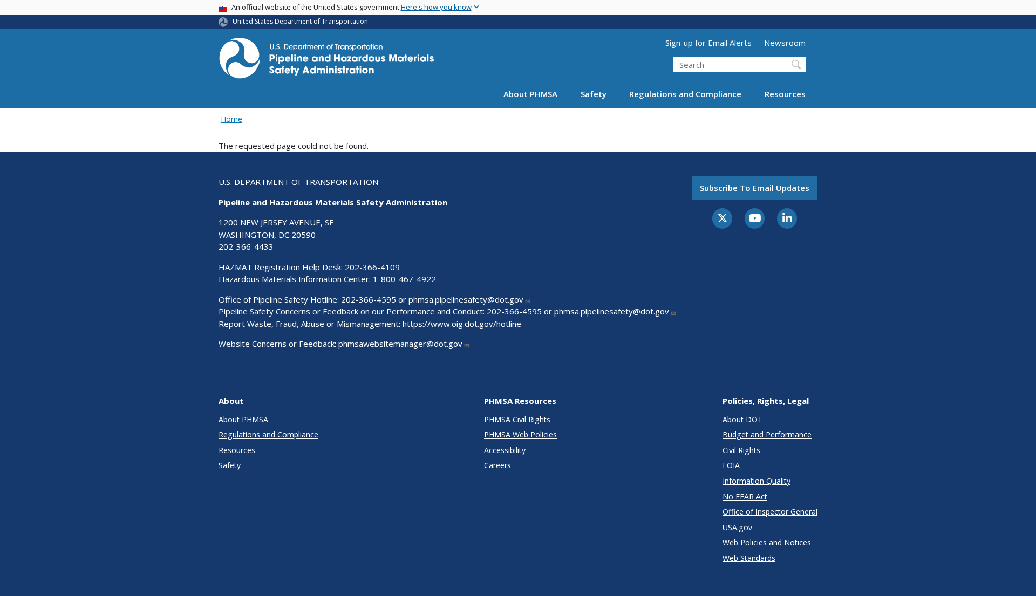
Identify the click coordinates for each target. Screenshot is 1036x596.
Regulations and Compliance (685, 93)
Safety (593, 93)
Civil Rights (741, 450)
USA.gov (737, 527)
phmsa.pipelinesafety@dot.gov (465, 299)
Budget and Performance (767, 434)
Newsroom (785, 42)
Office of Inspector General (770, 511)
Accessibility (505, 450)
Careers (497, 465)
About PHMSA (530, 93)
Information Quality (756, 481)
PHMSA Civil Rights (517, 419)
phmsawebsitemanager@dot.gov (400, 343)
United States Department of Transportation (300, 21)
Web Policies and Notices (767, 542)
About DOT (742, 419)
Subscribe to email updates (754, 187)
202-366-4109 (372, 267)
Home (231, 119)
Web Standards (749, 558)
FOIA (731, 465)
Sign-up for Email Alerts (708, 42)
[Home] (326, 61)
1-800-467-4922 (404, 278)
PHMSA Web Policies (520, 434)
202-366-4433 (246, 246)
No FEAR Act (745, 496)
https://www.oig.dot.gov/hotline (462, 323)
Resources (785, 93)
